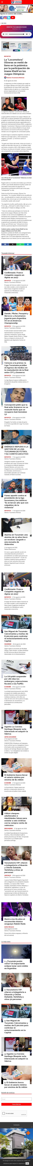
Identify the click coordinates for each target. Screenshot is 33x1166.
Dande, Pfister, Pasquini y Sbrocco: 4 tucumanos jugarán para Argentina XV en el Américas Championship (16, 318)
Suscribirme (16, 1104)
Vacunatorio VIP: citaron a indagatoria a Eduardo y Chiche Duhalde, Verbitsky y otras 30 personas (15, 867)
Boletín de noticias (7, 1093)
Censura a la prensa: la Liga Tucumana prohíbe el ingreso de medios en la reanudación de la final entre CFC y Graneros (16, 368)
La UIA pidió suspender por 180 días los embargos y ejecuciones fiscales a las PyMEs (16, 680)
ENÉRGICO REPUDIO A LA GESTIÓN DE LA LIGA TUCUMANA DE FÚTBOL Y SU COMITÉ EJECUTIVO (16, 450)
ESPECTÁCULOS (9, 927)
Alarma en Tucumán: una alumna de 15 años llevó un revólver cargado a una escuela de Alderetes (16, 539)
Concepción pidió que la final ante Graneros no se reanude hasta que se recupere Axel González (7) (16, 409)
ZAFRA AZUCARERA (10, 737)
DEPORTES (7, 56)
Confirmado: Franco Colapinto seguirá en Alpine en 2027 (14, 275)
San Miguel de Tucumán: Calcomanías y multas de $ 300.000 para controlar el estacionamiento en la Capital (16, 636)
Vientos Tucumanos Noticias (15, 78)
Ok (27, 1163)
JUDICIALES (7, 875)
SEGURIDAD (7, 644)
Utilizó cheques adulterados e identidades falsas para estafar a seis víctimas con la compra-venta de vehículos (15, 819)
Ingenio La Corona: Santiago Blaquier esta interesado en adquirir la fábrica (16, 730)
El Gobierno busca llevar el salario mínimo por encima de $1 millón (16, 777)
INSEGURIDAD (8, 828)
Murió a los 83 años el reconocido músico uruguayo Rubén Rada (14, 921)
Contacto (16, 1125)
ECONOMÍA (7, 687)
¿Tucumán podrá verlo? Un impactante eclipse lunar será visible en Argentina (16, 964)
